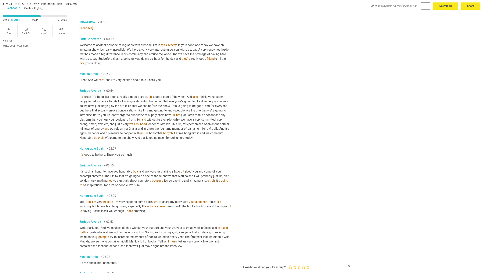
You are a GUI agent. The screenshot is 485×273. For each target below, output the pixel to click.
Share (470, 5)
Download (445, 5)
